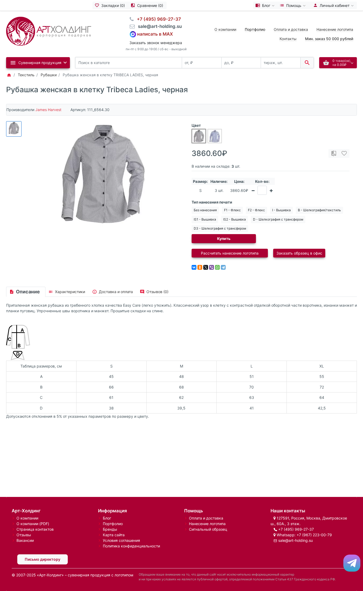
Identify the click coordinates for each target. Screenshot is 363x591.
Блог (107, 518)
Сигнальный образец (208, 529)
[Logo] (48, 30)
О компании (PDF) (32, 523)
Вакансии (25, 540)
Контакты (288, 38)
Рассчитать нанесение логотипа (230, 253)
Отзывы (23, 535)
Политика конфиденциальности (131, 546)
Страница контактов (35, 529)
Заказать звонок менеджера (155, 42)
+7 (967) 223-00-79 (314, 535)
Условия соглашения (121, 540)
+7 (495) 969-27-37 (296, 529)
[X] (205, 267)
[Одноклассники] (199, 267)
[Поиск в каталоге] (307, 63)
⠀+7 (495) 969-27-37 (157, 19)
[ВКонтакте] (194, 267)
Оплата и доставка (291, 29)
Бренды (110, 529)
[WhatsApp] (217, 267)
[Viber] (211, 267)
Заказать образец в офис (299, 253)
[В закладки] (344, 153)
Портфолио (113, 523)
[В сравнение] (333, 153)
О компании (225, 29)
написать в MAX (155, 33)
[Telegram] (223, 267)
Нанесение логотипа (334, 29)
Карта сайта (114, 535)
